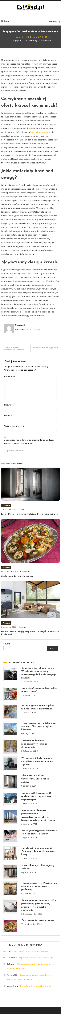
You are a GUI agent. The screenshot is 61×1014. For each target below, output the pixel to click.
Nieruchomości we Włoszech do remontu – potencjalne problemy (39, 886)
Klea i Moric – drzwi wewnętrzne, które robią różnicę (29, 514)
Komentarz (10, 376)
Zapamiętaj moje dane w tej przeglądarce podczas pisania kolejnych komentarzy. (29, 442)
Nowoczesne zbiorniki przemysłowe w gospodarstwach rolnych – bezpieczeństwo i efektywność (38, 815)
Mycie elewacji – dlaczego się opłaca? (37, 867)
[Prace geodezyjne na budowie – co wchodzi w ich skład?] (10, 836)
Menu (7, 21)
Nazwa (8, 404)
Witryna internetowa (14, 426)
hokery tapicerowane (40, 132)
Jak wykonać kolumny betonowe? (36, 986)
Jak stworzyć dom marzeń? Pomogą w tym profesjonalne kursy (38, 851)
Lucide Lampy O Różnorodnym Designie (13, 348)
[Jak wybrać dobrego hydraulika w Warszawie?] (10, 694)
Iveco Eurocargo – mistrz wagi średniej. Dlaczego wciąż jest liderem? (38, 726)
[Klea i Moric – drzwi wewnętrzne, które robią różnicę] (10, 781)
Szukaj (6, 643)
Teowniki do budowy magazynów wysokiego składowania (34, 744)
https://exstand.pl (31, 329)
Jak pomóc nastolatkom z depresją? (32, 951)
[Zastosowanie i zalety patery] (10, 926)
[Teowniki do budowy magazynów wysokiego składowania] (10, 746)
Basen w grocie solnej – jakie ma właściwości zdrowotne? (37, 707)
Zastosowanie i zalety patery (17, 576)
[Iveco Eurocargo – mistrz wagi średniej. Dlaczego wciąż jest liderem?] (10, 729)
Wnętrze (6, 505)
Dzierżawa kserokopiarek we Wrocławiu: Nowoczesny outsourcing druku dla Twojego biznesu (38, 673)
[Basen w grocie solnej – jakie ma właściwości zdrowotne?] (10, 711)
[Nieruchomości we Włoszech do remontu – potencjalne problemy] (10, 888)
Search (53, 21)
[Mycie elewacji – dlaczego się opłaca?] (10, 871)
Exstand (20, 325)
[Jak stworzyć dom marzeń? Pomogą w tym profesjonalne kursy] (10, 853)
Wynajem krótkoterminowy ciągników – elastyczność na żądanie (37, 761)
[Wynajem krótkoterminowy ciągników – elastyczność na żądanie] (10, 763)
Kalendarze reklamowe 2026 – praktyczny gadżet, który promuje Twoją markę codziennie (38, 905)
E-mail (8, 415)
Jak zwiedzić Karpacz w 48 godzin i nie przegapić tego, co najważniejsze (38, 796)
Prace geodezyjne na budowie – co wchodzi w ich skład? (39, 832)
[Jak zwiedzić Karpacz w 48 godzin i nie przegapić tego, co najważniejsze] (10, 799)
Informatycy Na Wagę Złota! (45, 347)
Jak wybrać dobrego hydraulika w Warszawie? (39, 690)
